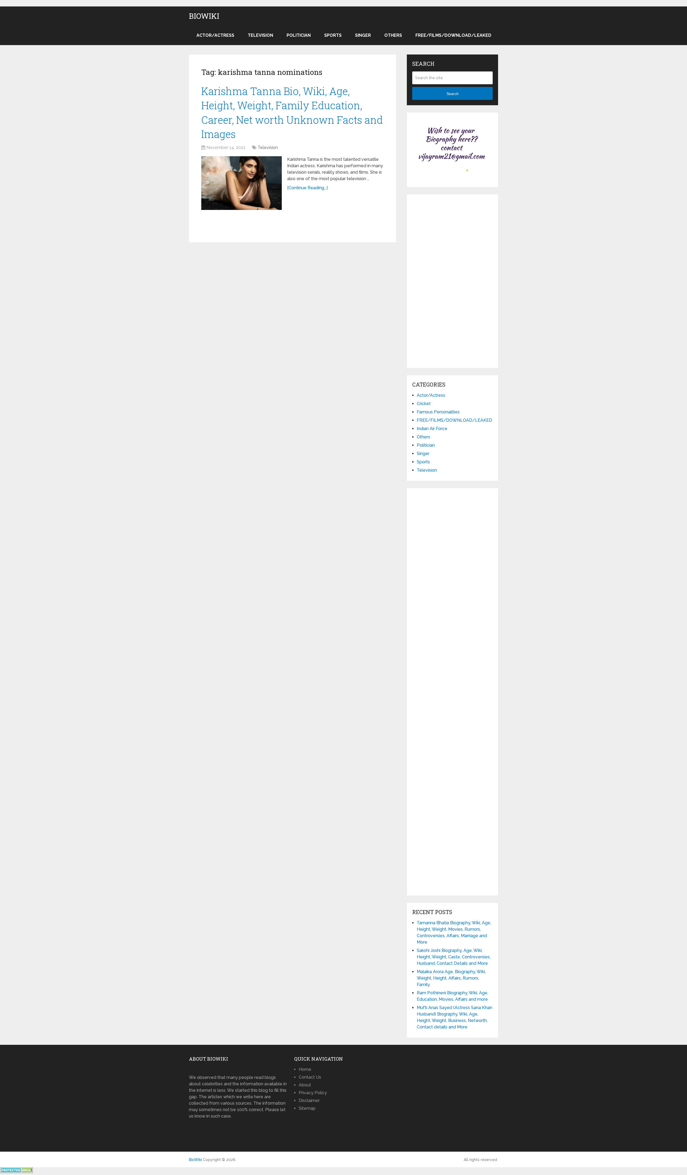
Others (393, 35)
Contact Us (310, 1077)
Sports (333, 35)
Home (305, 1069)
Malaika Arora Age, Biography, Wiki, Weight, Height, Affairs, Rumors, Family (451, 978)
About (305, 1084)
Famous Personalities (438, 411)
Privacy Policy (313, 1092)
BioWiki (204, 16)
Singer (363, 35)
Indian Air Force (432, 428)
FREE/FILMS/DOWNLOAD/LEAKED (453, 35)
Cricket (424, 403)
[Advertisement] (452, 280)
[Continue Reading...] (307, 187)
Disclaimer (309, 1100)
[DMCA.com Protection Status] (16, 1171)
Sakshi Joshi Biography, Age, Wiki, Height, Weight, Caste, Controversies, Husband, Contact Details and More (454, 957)
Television (260, 35)
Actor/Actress (215, 35)
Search (453, 94)
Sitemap (307, 1108)
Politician (299, 35)
